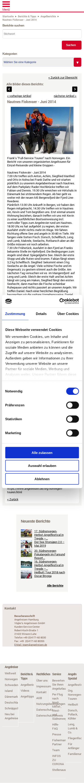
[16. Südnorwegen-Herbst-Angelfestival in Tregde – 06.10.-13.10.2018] (26, 567)
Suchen (71, 45)
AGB (39, 698)
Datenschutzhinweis (49, 715)
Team (56, 750)
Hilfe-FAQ (55, 726)
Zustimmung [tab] (15, 313)
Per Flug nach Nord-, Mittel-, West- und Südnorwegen (61, 706)
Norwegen (11, 679)
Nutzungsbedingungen (50, 704)
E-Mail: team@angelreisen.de (30, 644)
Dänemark (11, 697)
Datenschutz (44, 710)
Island (9, 691)
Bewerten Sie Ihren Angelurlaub (59, 684)
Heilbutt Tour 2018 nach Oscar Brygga (49, 574)
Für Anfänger (73, 746)
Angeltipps (27, 696)
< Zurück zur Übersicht (63, 77)
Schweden (11, 685)
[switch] (72, 405)
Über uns (42, 680)
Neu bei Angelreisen (12, 716)
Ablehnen (42, 479)
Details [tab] (41, 313)
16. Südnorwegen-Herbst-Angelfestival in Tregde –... (49, 565)
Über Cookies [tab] (68, 313)
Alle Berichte (55, 585)
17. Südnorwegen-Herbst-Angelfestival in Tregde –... (49, 534)
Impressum (43, 686)
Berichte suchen (13, 25)
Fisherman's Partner (60, 742)
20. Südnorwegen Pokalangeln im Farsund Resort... (49, 554)
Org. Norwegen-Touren (75, 694)
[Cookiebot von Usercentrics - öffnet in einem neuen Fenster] (60, 301)
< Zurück (12, 499)
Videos (25, 690)
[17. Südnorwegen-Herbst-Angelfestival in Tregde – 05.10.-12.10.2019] (26, 536)
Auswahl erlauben (42, 466)
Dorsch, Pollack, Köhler (73, 714)
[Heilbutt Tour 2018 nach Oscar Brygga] (26, 577)
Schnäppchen (13, 708)
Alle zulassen (42, 452)
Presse (56, 734)
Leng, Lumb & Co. (73, 728)
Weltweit (10, 673)
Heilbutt (73, 704)
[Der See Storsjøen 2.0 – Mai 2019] (26, 547)
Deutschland (13, 702)
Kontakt (41, 692)
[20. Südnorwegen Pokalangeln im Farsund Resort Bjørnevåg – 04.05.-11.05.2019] (26, 556)
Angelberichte (29, 685)
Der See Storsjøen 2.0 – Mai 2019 (49, 544)
